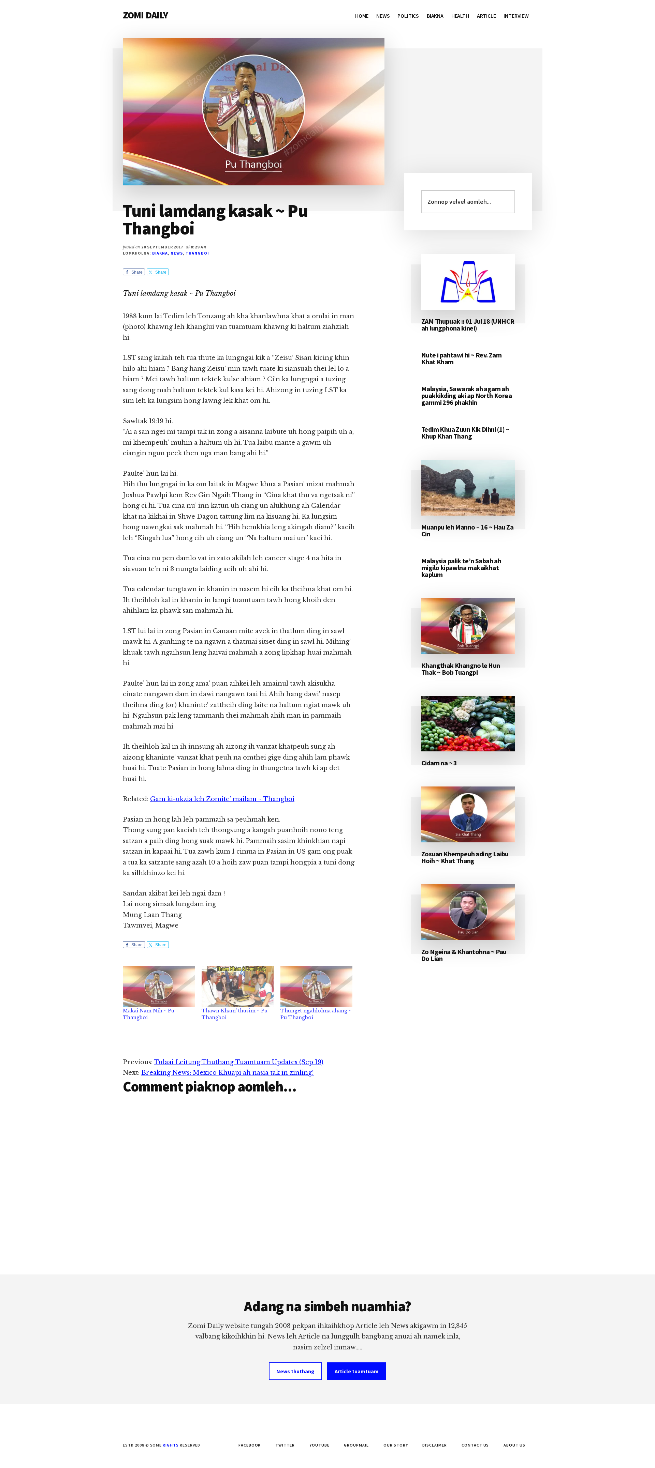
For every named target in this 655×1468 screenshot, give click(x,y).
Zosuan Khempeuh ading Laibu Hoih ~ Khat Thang (465, 857)
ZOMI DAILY (145, 15)
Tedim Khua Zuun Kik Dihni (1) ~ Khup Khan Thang (465, 432)
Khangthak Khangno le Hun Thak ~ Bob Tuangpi (460, 668)
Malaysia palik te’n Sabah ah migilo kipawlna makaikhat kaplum (461, 567)
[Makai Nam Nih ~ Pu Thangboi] (159, 986)
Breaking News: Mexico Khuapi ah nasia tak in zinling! (227, 1072)
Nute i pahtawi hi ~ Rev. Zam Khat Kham (461, 358)
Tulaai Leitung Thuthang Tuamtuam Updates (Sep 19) (238, 1062)
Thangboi (197, 253)
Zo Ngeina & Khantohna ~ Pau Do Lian (464, 955)
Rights (171, 1445)
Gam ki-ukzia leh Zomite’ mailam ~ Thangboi (222, 799)
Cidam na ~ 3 (439, 763)
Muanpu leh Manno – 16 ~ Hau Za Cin (467, 530)
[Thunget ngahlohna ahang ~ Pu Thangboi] (316, 986)
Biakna (160, 253)
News (177, 253)
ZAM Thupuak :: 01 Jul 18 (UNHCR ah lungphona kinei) (467, 324)
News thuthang (295, 1371)
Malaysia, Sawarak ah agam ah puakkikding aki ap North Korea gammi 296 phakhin (466, 395)
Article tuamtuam (357, 1371)
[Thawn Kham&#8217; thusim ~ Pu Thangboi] (238, 986)
